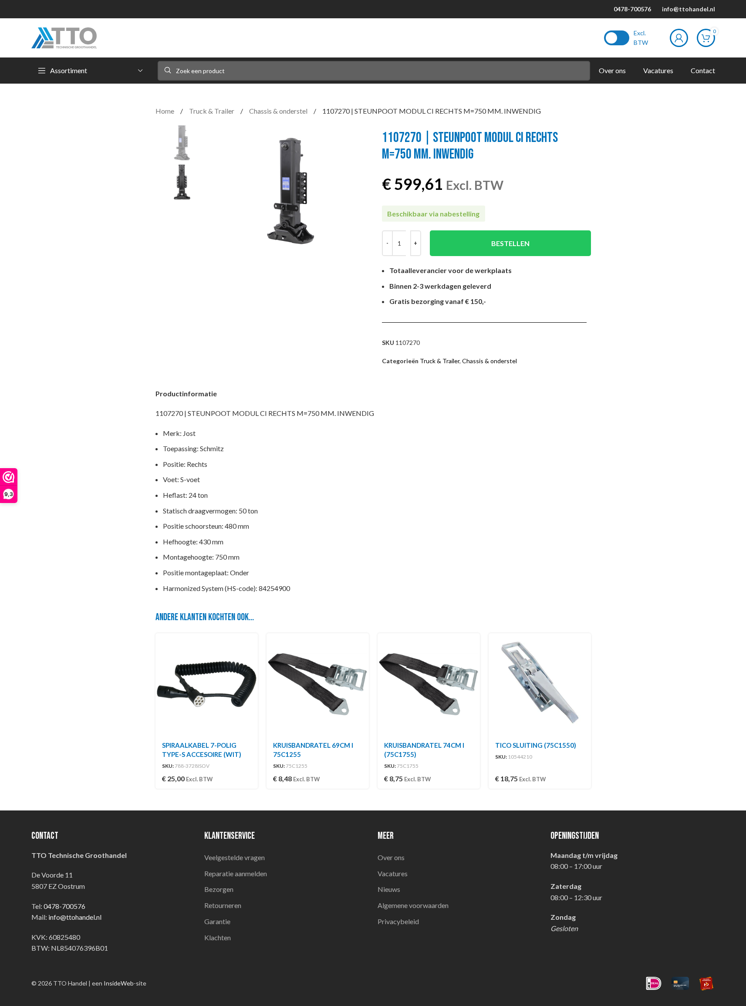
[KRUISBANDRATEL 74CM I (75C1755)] (429, 684)
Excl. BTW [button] (641, 37)
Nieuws (389, 889)
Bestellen (510, 243)
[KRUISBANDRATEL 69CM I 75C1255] (318, 684)
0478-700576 (632, 9)
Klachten (217, 937)
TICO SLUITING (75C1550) (535, 745)
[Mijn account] (678, 38)
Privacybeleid (398, 921)
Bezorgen (218, 889)
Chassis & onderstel (279, 111)
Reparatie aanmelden (235, 873)
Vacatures (393, 873)
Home (165, 111)
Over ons (391, 857)
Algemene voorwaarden (413, 905)
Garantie (217, 921)
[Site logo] (64, 37)
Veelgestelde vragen (234, 857)
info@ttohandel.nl (688, 9)
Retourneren (222, 905)
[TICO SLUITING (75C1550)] (540, 684)
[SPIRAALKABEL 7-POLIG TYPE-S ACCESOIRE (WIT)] (206, 684)
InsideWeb (119, 983)
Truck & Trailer (212, 111)
